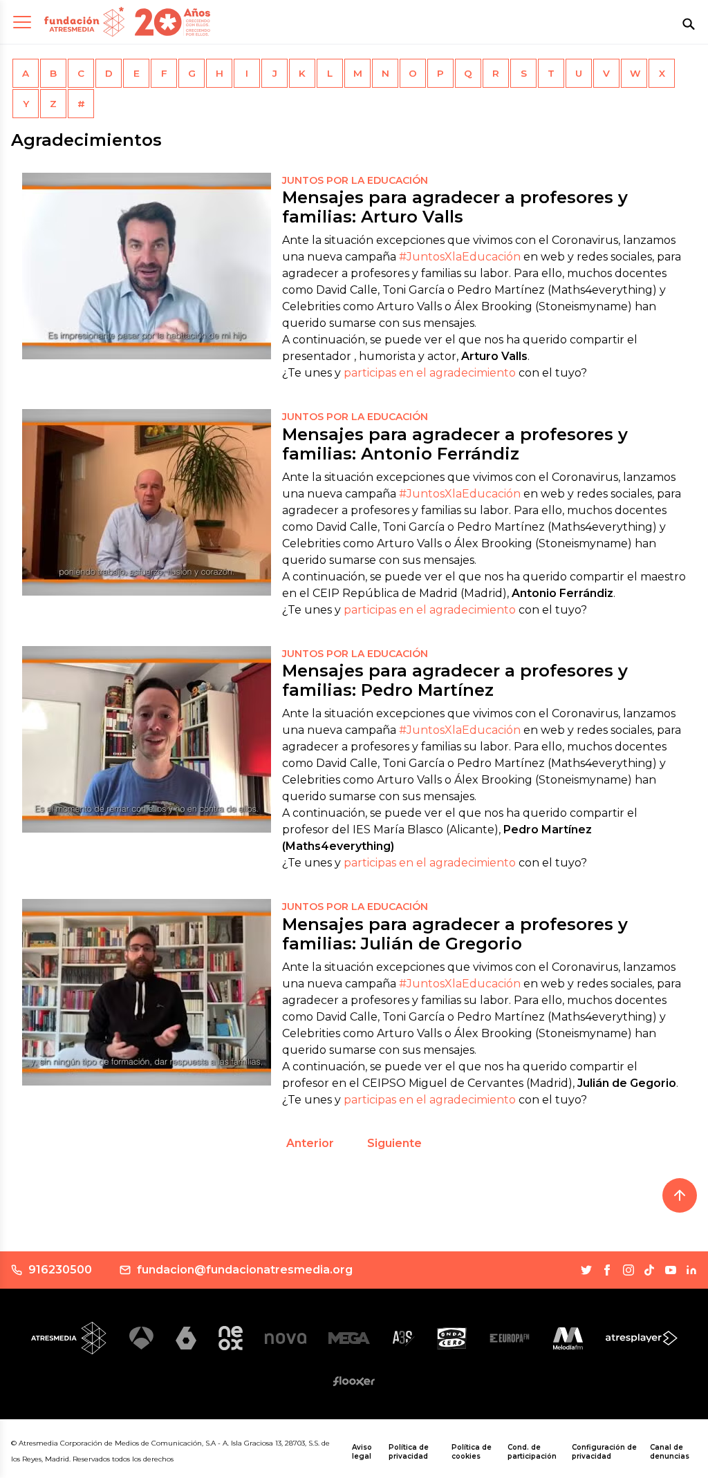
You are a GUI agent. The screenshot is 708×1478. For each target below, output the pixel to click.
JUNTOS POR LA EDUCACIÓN (355, 180)
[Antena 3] (141, 1338)
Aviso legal (362, 1452)
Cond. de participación (532, 1452)
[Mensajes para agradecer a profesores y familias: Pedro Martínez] (146, 739)
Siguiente (394, 1143)
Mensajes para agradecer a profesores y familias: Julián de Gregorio (455, 934)
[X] (586, 1270)
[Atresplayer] (642, 1338)
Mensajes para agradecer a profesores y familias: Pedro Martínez (455, 680)
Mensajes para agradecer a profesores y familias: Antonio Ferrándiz (455, 444)
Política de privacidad (409, 1452)
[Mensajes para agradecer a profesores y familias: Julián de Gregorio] (146, 992)
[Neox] (230, 1338)
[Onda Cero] (452, 1338)
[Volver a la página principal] (84, 22)
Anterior (310, 1143)
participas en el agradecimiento (430, 372)
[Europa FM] (509, 1338)
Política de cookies (471, 1452)
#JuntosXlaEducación (460, 256)
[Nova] (285, 1338)
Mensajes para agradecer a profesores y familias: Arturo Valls (455, 207)
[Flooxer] (354, 1381)
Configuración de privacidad (604, 1452)
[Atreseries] (403, 1338)
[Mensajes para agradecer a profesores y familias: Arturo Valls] (146, 266)
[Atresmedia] (69, 1338)
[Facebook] (607, 1270)
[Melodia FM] (568, 1338)
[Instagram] (628, 1270)
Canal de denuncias (669, 1452)
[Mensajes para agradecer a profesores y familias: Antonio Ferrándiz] (146, 502)
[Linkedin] (691, 1270)
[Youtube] (670, 1270)
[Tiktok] (649, 1270)
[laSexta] (186, 1338)
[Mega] (349, 1338)
